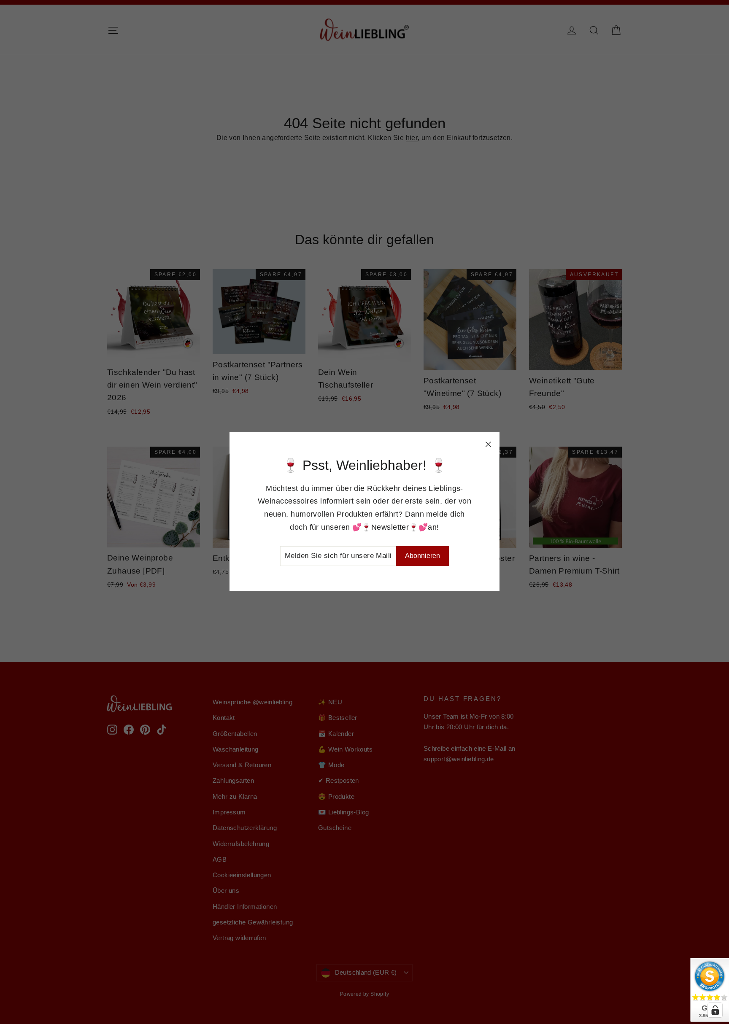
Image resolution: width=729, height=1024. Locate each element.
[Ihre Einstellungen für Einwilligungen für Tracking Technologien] (715, 1010)
